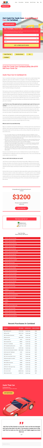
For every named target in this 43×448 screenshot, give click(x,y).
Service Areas (19, 54)
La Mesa (6, 300)
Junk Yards (27, 2)
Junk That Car (7, 54)
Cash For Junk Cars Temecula (10, 281)
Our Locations (21, 2)
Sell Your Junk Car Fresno (10, 262)
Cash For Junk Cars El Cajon (10, 286)
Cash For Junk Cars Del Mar (10, 308)
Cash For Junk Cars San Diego (10, 238)
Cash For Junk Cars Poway (10, 283)
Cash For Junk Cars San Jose (10, 257)
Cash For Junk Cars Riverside (10, 248)
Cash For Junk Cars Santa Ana (10, 254)
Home (16, 2)
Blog (38, 2)
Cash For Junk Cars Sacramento (11, 270)
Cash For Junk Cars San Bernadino (11, 251)
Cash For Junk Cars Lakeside (10, 297)
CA (29, 54)
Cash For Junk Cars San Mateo (10, 313)
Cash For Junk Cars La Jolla (10, 310)
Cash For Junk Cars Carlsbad (10, 267)
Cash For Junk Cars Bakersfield (11, 278)
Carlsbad (6, 57)
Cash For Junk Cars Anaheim (10, 240)
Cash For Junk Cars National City (11, 305)
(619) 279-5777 (5, 6)
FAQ (40, 2)
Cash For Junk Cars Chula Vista (11, 243)
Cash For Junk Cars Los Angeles (11, 259)
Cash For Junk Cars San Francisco (11, 265)
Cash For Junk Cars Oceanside (11, 273)
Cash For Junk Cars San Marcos (11, 316)
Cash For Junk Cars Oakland (10, 246)
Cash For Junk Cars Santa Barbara (11, 294)
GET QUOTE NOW (8, 392)
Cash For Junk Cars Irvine (10, 291)
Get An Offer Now (21, 208)
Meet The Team (33, 2)
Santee (6, 302)
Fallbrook (6, 289)
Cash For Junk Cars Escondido (10, 275)
